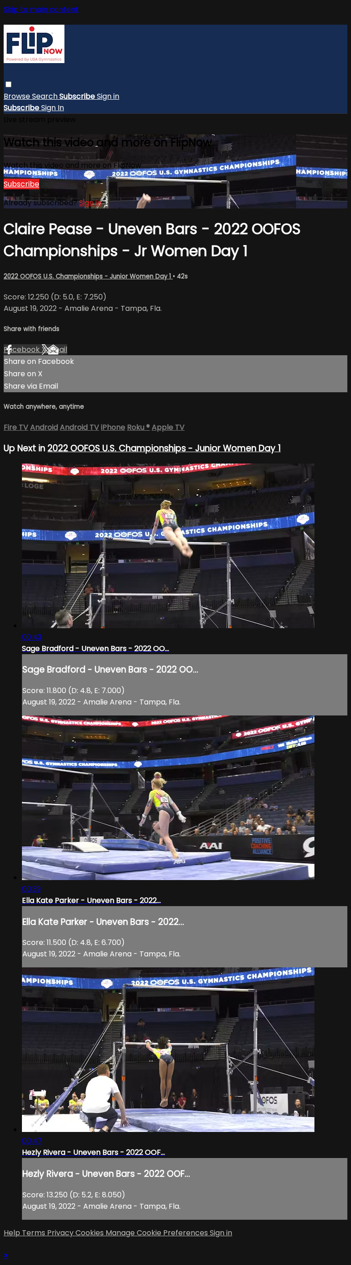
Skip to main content (41, 9)
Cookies (90, 1233)
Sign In (52, 107)
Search (45, 96)
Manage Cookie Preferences (158, 1233)
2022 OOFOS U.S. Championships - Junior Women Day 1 (88, 276)
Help (13, 1233)
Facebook (23, 349)
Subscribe (21, 184)
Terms (34, 1233)
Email (57, 349)
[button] (8, 84)
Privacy (61, 1233)
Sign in (108, 96)
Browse (18, 96)
